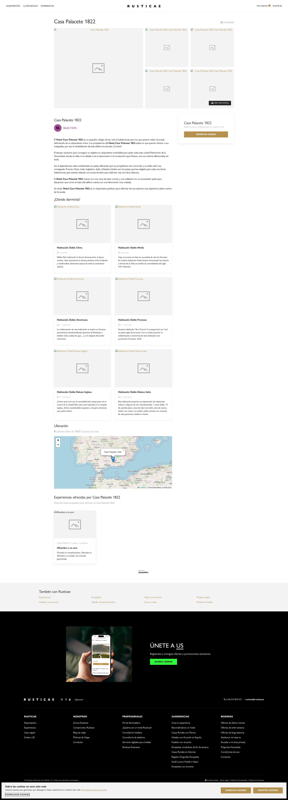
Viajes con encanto (153, 597)
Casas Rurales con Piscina (184, 732)
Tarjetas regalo (203, 597)
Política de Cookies (256, 780)
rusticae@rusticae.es (254, 699)
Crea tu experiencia (181, 722)
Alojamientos (13, 6)
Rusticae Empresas (131, 747)
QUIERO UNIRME (163, 661)
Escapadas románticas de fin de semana (190, 747)
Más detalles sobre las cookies (94, 790)
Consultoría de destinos (133, 737)
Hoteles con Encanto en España (186, 737)
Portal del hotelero (131, 722)
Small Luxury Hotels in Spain (185, 761)
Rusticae (277, 6)
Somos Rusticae (80, 722)
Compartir (228, 22)
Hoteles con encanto (49, 602)
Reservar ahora (206, 134)
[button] (113, 459)
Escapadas (96, 597)
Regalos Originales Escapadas (185, 756)
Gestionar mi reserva (231, 737)
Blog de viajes (79, 732)
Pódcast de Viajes (81, 737)
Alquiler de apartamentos (103, 602)
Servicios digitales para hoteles (136, 742)
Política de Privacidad (238, 780)
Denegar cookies (235, 790)
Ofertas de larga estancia (232, 732)
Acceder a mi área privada (233, 742)
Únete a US (29, 737)
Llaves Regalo (30, 6)
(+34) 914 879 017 (234, 699)
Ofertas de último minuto (233, 722)
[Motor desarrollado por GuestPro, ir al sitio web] (144, 571)
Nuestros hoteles (204, 602)
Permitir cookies (268, 790)
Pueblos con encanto (181, 742)
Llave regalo (29, 732)
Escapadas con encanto (183, 766)
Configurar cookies (17, 794)
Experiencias (47, 6)
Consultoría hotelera (132, 732)
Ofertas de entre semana (232, 727)
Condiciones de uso (230, 751)
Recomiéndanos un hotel (183, 727)
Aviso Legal (224, 780)
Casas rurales (150, 602)
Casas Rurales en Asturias (184, 751)
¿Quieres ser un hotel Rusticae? (137, 727)
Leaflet (142, 487)
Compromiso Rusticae (83, 727)
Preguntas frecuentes (230, 747)
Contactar (78, 742)
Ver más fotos (221, 103)
